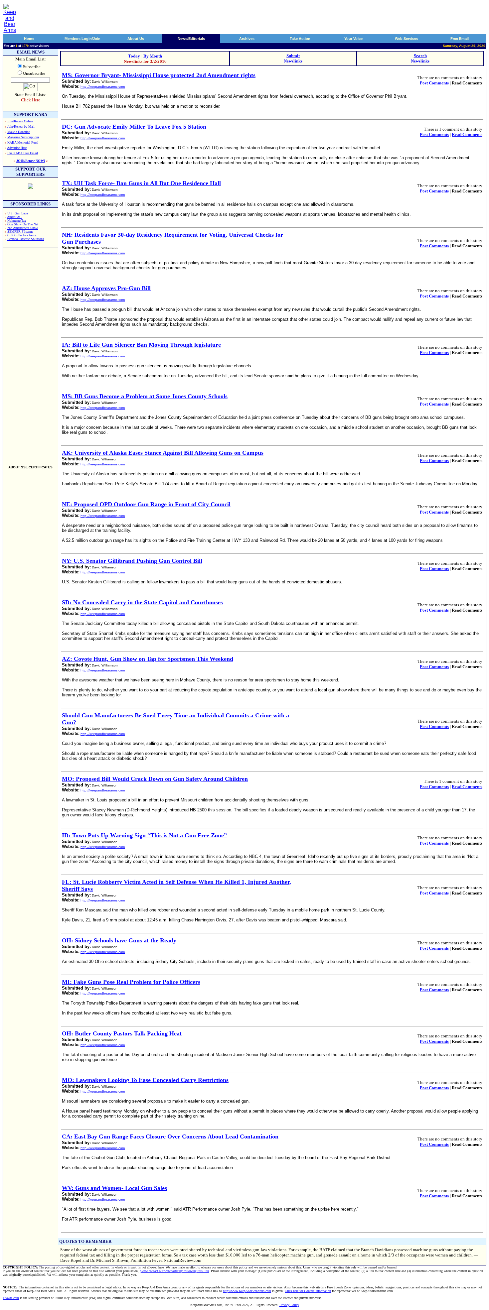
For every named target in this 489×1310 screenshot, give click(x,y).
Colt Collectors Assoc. (22, 235)
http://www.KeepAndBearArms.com (247, 1291)
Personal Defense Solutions (25, 239)
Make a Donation (18, 132)
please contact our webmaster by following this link (174, 1271)
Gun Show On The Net (22, 224)
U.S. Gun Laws (17, 213)
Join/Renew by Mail (21, 126)
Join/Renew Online (20, 121)
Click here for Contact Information (308, 1291)
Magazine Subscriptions (23, 137)
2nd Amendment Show (22, 228)
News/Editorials (191, 39)
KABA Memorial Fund (22, 142)
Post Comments (434, 82)
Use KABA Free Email (22, 153)
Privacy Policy (289, 1305)
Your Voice (353, 39)
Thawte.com (11, 1298)
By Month (152, 56)
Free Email (459, 39)
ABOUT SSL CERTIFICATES (30, 467)
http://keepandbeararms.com (103, 86)
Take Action (300, 39)
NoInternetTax (16, 220)
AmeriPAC (14, 217)
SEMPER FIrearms (20, 231)
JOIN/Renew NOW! (30, 161)
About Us (135, 39)
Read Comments (467, 134)
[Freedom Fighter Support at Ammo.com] (30, 187)
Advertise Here (17, 148)
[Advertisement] (31, 353)
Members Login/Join (82, 39)
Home (29, 39)
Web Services (406, 39)
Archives (246, 39)
